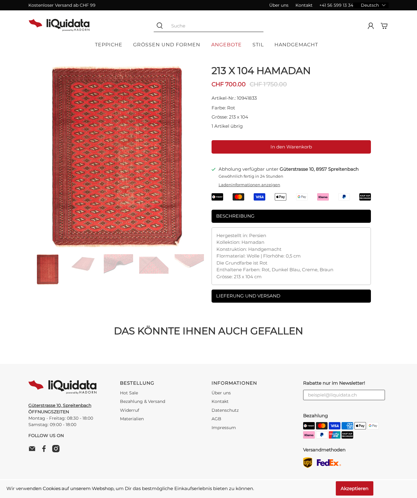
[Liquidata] (59, 26)
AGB (216, 419)
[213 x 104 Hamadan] (116, 156)
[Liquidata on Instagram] (57, 451)
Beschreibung (235, 216)
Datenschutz (225, 410)
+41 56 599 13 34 (336, 5)
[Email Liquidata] (33, 451)
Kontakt (304, 5)
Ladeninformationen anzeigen (249, 185)
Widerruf (129, 410)
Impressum (224, 427)
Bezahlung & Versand (142, 401)
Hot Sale (129, 393)
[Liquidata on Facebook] (45, 451)
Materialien (132, 419)
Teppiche (108, 45)
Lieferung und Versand (248, 296)
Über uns (278, 5)
